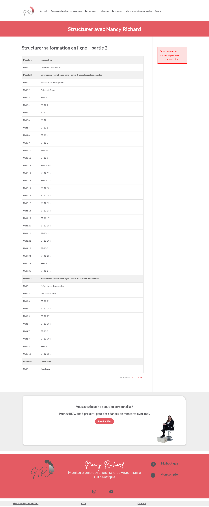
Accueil (43, 11)
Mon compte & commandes (139, 11)
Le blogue (104, 11)
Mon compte (169, 474)
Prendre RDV (104, 421)
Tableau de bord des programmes (66, 11)
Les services (90, 11)
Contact (158, 11)
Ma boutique (169, 463)
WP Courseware (137, 377)
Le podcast (117, 11)
